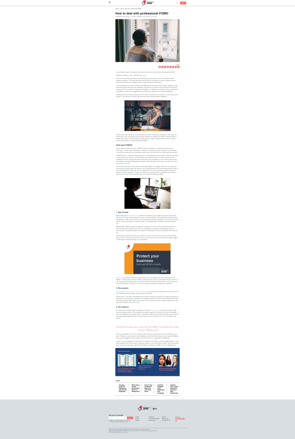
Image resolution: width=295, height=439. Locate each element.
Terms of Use (165, 418)
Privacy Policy (152, 420)
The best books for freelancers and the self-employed (123, 388)
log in (183, 3)
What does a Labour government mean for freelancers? (136, 388)
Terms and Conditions (154, 418)
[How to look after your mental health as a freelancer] (147, 358)
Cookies (164, 417)
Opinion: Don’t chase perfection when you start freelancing (174, 389)
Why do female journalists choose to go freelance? (167, 369)
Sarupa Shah (119, 277)
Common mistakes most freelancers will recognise (161, 389)
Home (117, 8)
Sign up (130, 418)
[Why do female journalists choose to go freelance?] (168, 360)
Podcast (137, 420)
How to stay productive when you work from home (148, 388)
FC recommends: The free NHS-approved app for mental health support (126, 370)
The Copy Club (155, 310)
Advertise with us (166, 420)
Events (137, 418)
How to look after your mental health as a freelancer (145, 367)
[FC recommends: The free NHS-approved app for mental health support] (127, 360)
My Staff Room (133, 215)
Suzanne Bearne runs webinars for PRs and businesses (132, 291)
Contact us (151, 417)
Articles (137, 417)
